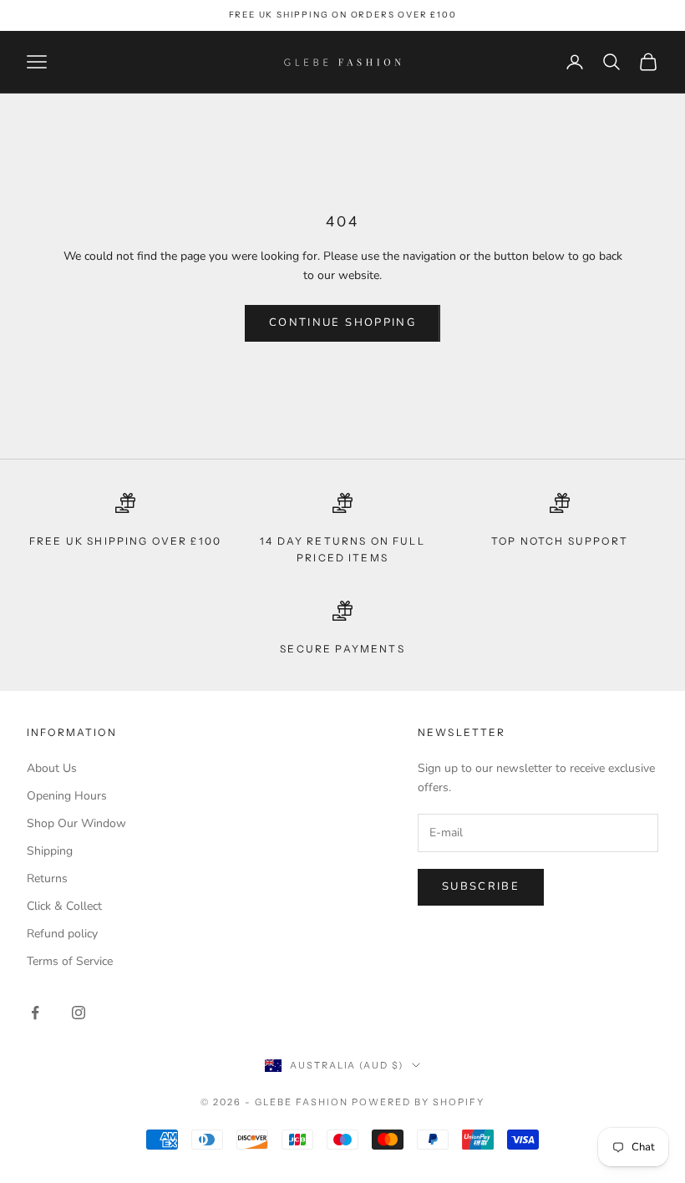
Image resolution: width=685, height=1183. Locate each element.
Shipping (50, 851)
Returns (47, 878)
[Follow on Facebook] (35, 1012)
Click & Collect (64, 906)
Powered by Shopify (418, 1102)
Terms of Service (70, 961)
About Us (52, 768)
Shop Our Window (76, 823)
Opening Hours (67, 796)
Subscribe (481, 886)
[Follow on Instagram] (78, 1012)
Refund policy (62, 934)
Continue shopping (342, 322)
